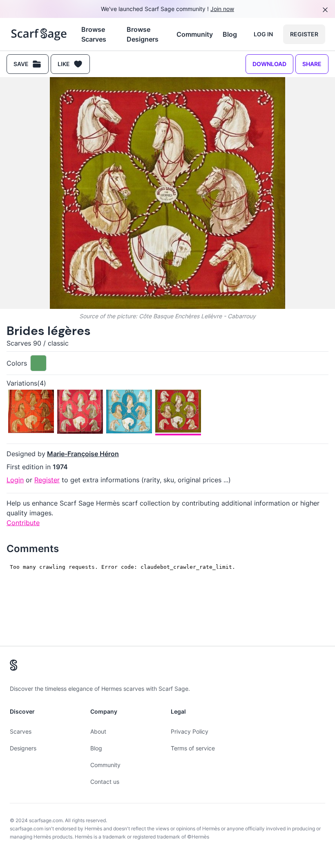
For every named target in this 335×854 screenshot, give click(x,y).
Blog (230, 34)
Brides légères (49, 331)
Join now (222, 8)
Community (194, 34)
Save (21, 63)
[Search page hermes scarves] (39, 34)
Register (304, 34)
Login (15, 480)
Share (312, 63)
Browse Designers (143, 34)
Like (64, 63)
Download (269, 63)
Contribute (23, 523)
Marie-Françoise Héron (83, 454)
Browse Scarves (93, 34)
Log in (263, 34)
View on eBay (84, 728)
